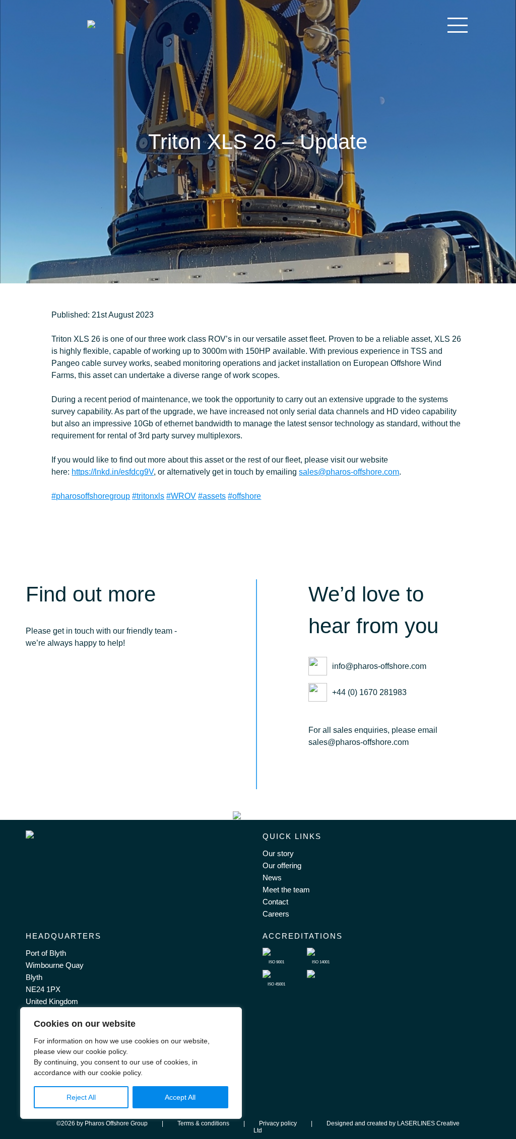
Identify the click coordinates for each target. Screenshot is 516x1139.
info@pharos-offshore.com (379, 666)
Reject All (81, 1097)
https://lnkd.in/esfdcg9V (113, 472)
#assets (212, 496)
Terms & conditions (203, 1123)
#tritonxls (148, 496)
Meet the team (286, 889)
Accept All (180, 1097)
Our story (278, 853)
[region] (131, 1063)
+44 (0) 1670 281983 (369, 692)
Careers (276, 913)
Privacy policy (278, 1123)
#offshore (244, 496)
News (272, 877)
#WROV (181, 496)
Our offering (282, 865)
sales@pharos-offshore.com (349, 472)
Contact (275, 901)
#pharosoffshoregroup (90, 496)
